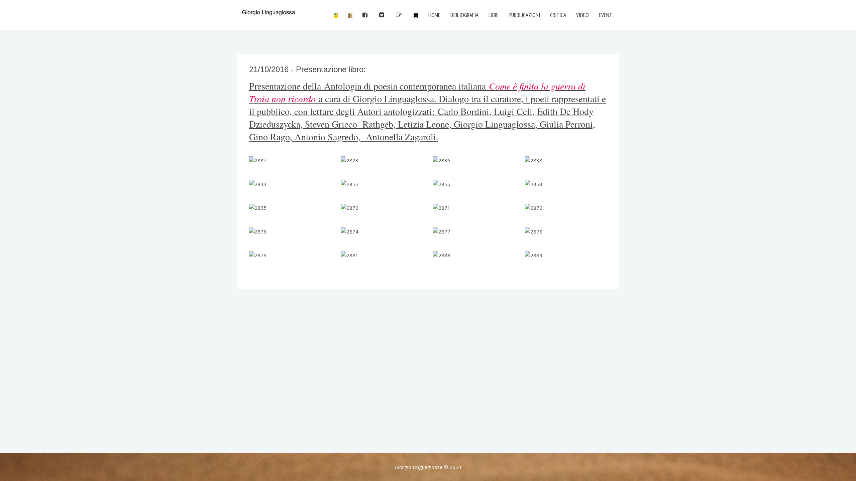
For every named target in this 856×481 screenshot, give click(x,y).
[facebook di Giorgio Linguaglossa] (365, 15)
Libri (494, 15)
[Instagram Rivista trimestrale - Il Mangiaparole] (350, 15)
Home (434, 15)
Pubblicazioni (524, 15)
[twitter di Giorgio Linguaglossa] (382, 15)
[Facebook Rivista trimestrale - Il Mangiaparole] (336, 15)
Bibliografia (464, 15)
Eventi (606, 15)
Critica (558, 15)
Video (582, 15)
